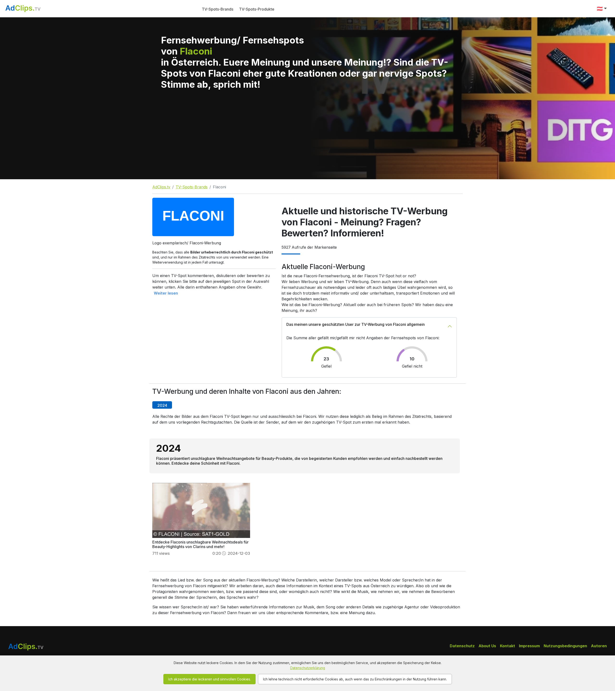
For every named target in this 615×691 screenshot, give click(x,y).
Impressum (529, 645)
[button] (602, 8)
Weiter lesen (166, 293)
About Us (487, 645)
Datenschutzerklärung (307, 668)
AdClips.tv (161, 187)
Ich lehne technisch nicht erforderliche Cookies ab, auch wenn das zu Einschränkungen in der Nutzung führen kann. (355, 679)
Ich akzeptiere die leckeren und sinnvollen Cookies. (209, 679)
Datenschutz (462, 645)
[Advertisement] (307, 143)
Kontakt (507, 645)
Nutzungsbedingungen (565, 645)
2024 (162, 405)
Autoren (599, 645)
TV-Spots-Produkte (256, 9)
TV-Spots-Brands (217, 9)
